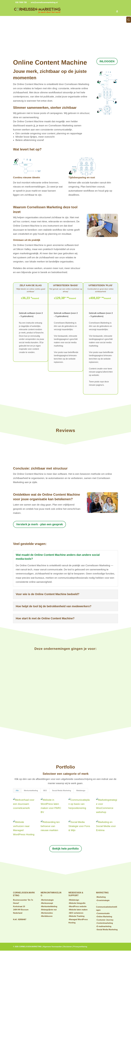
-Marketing (101, 897)
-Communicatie (103, 913)
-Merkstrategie (47, 900)
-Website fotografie (76, 903)
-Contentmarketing (104, 923)
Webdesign (80, 790)
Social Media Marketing (61, 790)
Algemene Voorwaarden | (53, 947)
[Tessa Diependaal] (102, 236)
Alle (17, 790)
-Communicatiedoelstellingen (106, 906)
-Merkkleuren (46, 916)
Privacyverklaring (80, 947)
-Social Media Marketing (107, 929)
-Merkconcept (47, 903)
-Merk (43, 913)
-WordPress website (77, 906)
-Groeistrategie (103, 900)
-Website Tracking (76, 916)
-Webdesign (73, 900)
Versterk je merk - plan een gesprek (39, 524)
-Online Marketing (104, 916)
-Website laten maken (78, 910)
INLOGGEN (107, 61)
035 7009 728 (21, 2)
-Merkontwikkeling (49, 906)
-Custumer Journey (104, 920)
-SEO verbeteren (75, 913)
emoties (49, 913)
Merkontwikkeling (31, 790)
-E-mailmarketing (103, 926)
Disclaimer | (68, 947)
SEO (45, 790)
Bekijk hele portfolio (65, 848)
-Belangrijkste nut (49, 910)
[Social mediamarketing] (102, 512)
